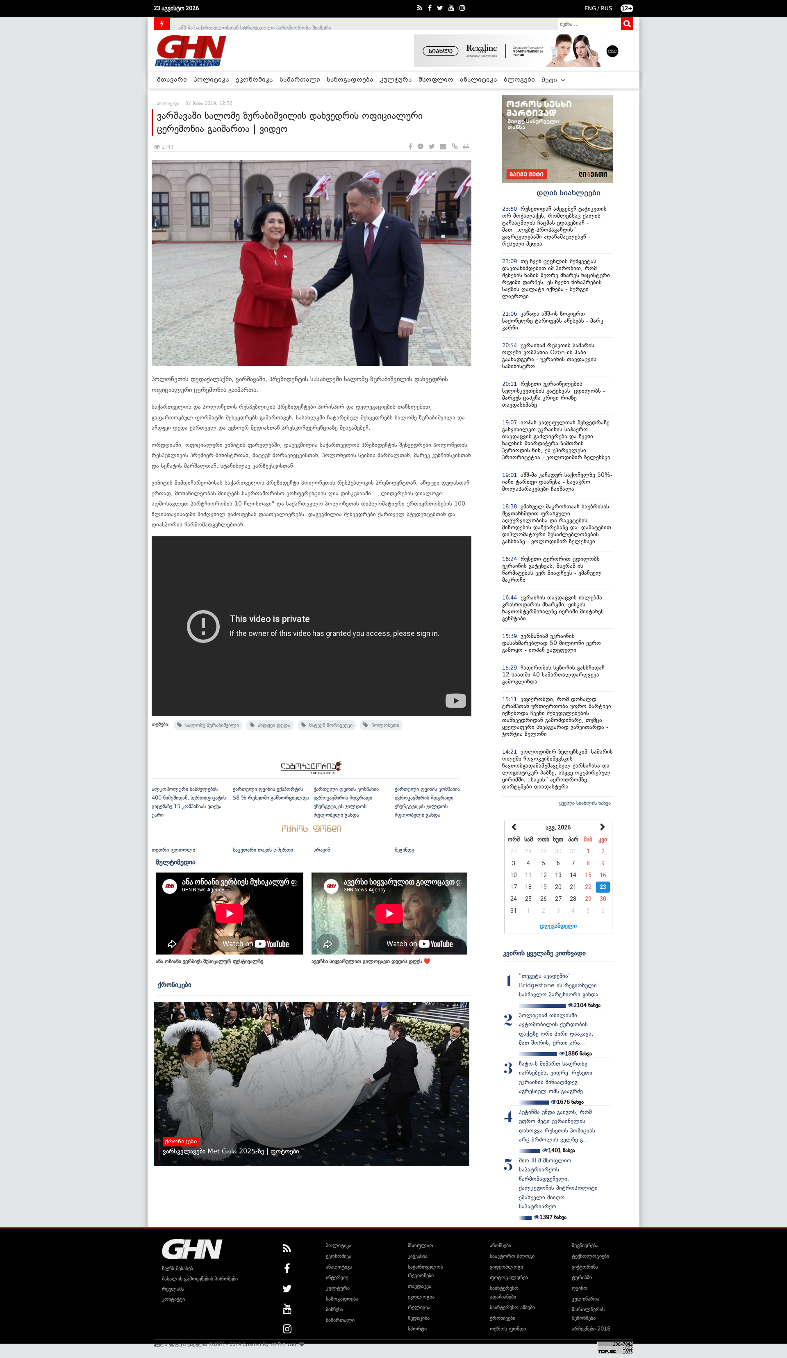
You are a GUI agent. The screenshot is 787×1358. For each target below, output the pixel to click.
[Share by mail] (443, 147)
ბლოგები (519, 79)
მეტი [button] (550, 80)
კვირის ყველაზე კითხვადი (544, 953)
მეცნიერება (585, 1245)
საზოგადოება (350, 79)
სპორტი (417, 1329)
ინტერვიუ (337, 1277)
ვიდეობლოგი (506, 1267)
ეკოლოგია (421, 1297)
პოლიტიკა (211, 79)
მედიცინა (419, 1318)
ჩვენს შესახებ (177, 1268)
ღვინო (579, 1288)
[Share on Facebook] (410, 147)
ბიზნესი (334, 1309)
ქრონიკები (174, 984)
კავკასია (418, 1256)
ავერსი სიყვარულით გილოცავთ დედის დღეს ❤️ (371, 961)
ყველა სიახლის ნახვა (585, 803)
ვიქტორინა (585, 1267)
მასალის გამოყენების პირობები (200, 1279)
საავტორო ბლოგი (512, 1256)
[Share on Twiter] (432, 147)
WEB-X (278, 1344)
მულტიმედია (176, 862)
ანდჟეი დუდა (272, 725)
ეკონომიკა (254, 79)
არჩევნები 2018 (591, 1329)
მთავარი (172, 79)
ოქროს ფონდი (508, 1329)
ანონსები (500, 1245)
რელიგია (419, 1307)
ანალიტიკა (478, 79)
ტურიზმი (582, 1277)
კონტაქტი (173, 1299)
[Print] (466, 147)
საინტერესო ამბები (512, 1307)
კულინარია (585, 1299)
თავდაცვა (419, 1286)
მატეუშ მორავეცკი (329, 725)
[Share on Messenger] (420, 147)
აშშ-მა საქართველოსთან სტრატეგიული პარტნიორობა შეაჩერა (254, 24)
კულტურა (396, 79)
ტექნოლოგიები (590, 1256)
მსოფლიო (436, 79)
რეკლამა (173, 1289)
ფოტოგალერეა (509, 1277)
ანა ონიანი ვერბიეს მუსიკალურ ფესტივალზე (209, 961)
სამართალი (300, 79)
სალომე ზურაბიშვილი (210, 725)
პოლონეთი (383, 725)
